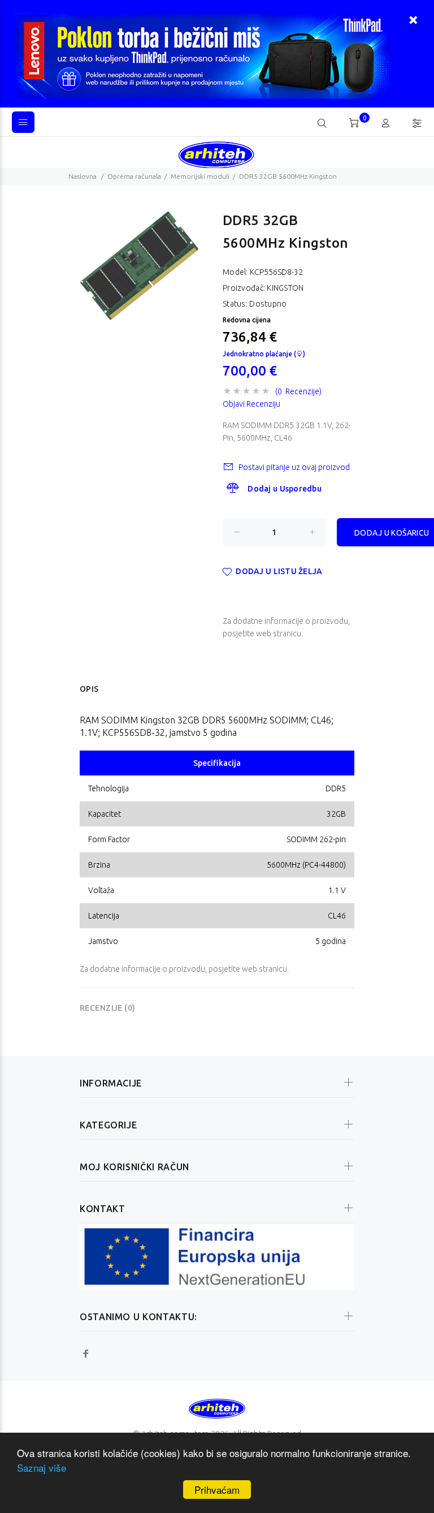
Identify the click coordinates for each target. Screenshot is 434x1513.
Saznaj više (41, 1467)
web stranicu (278, 633)
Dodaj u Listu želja (279, 571)
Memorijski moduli (200, 176)
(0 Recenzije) (298, 391)
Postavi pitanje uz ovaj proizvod (294, 467)
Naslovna (82, 176)
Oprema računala (134, 176)
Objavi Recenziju (251, 403)
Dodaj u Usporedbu (285, 488)
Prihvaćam (217, 1489)
